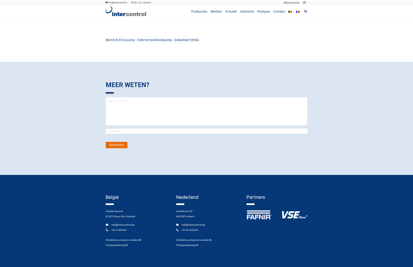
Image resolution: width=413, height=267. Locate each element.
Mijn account (291, 2)
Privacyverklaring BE (117, 245)
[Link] (126, 11)
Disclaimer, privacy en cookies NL (194, 239)
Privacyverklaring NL (187, 245)
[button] (273, 230)
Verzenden (116, 145)
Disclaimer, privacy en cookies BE (124, 239)
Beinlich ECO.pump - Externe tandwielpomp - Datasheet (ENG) (152, 39)
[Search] (305, 11)
